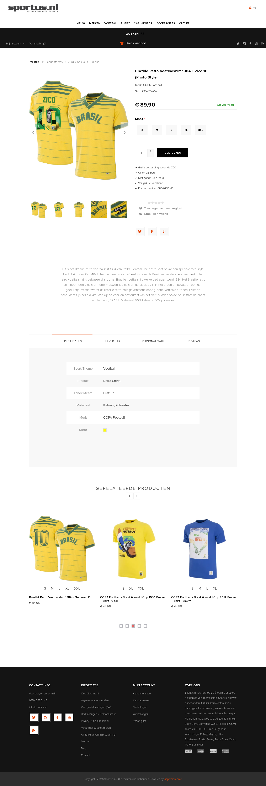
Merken (85, 741)
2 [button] (127, 626)
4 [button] (139, 626)
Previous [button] (129, 496)
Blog (83, 748)
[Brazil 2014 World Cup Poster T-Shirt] (204, 549)
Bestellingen (140, 707)
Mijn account (13, 43)
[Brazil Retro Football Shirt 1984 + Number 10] (62, 549)
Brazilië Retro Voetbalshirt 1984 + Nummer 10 (60, 597)
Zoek (143, 33)
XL (186, 130)
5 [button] (145, 626)
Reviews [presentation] (194, 341)
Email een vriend (156, 213)
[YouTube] (69, 717)
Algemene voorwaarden (95, 700)
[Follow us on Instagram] (46, 717)
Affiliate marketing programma (98, 734)
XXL (200, 130)
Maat (139, 118)
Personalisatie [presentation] (153, 341)
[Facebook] (58, 717)
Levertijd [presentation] (112, 341)
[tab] (72, 341)
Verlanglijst (139, 721)
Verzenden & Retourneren (96, 728)
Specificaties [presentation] (72, 341)
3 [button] (133, 626)
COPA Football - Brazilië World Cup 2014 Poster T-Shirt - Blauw (203, 599)
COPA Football (152, 85)
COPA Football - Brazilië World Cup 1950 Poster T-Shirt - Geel (132, 599)
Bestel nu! (173, 152)
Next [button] (137, 496)
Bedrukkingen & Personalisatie (98, 714)
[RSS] (34, 730)
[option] (39, 209)
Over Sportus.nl (90, 693)
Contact (85, 755)
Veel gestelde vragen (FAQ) (96, 707)
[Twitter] (34, 717)
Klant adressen (141, 700)
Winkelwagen (141, 714)
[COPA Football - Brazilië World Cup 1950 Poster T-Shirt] (133, 549)
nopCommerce (173, 779)
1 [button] (121, 626)
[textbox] (129, 34)
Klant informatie (142, 693)
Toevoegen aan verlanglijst (163, 208)
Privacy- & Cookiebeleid (94, 721)
